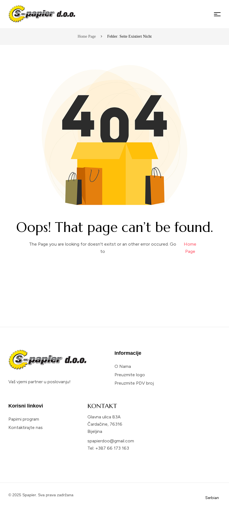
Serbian (212, 497)
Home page (87, 36)
